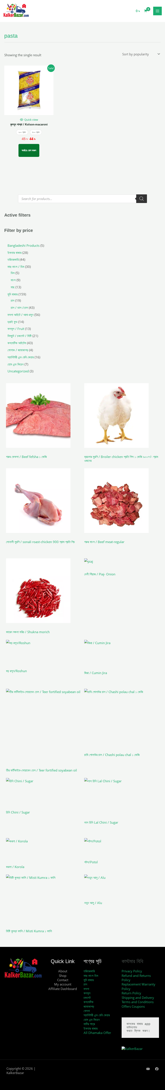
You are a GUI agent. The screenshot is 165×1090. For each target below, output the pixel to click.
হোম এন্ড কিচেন (92, 1019)
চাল (85, 984)
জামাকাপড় (89, 1006)
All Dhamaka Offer (97, 1033)
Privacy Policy (132, 971)
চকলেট (87, 997)
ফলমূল (87, 993)
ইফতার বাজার (91, 1028)
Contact (62, 980)
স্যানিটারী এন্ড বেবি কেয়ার (97, 1015)
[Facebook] (157, 1069)
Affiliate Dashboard (62, 989)
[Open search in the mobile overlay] (82, 198)
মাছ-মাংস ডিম (91, 975)
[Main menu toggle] (157, 11)
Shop (62, 975)
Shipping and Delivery (138, 997)
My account (62, 984)
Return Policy (131, 993)
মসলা (86, 989)
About (62, 971)
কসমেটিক (88, 1002)
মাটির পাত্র (89, 1024)
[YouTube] (148, 1069)
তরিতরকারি (89, 971)
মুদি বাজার (89, 980)
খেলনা (87, 1011)
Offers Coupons (133, 1006)
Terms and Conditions (138, 1002)
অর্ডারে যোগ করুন (29, 150)
